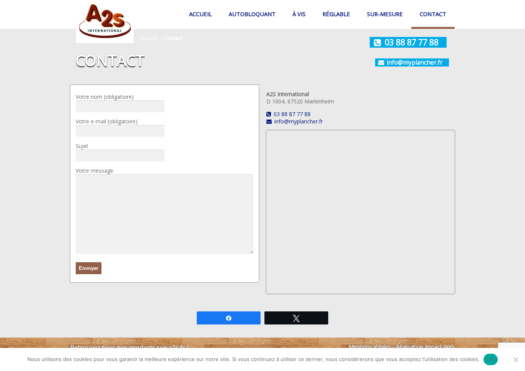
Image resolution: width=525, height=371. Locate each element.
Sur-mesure (385, 14)
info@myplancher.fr (415, 62)
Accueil (200, 14)
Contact (433, 14)
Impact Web (440, 346)
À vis (299, 14)
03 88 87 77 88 (412, 42)
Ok (490, 359)
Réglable (336, 14)
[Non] (515, 359)
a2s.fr (176, 347)
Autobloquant (252, 14)
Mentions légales (370, 346)
